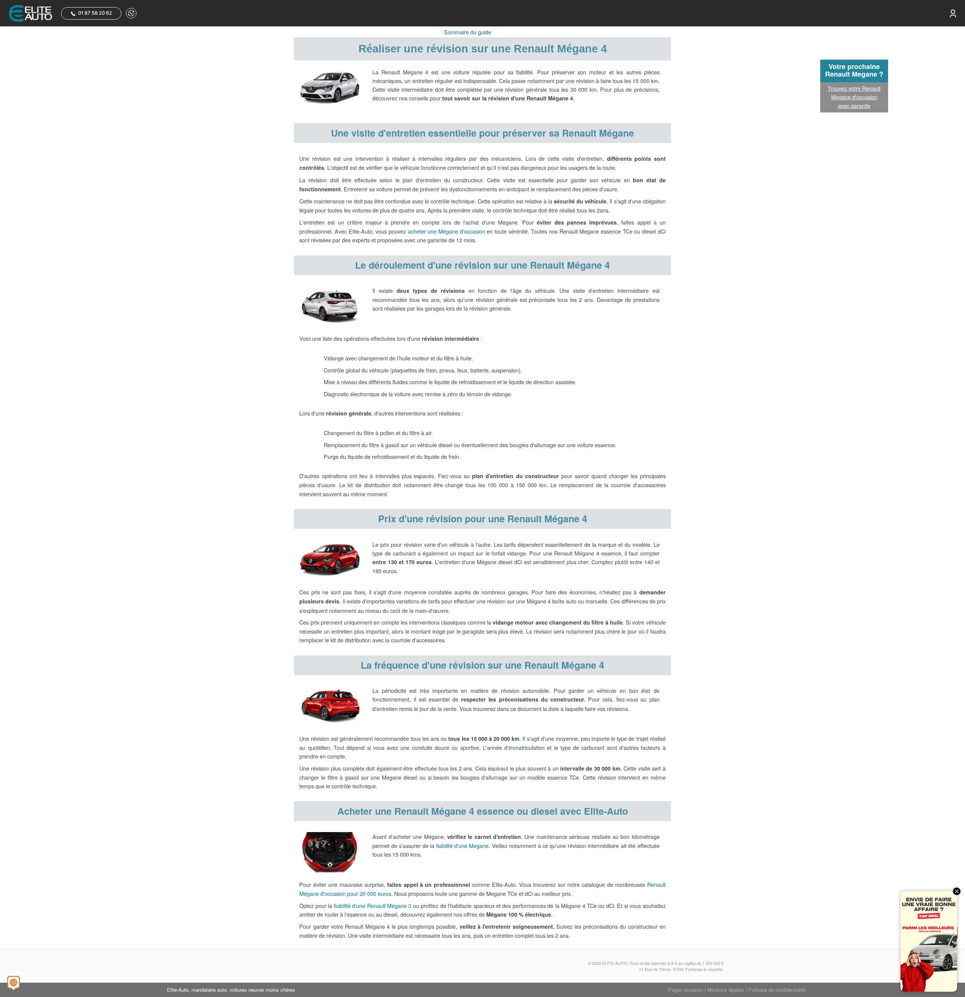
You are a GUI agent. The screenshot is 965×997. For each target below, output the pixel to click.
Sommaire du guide (467, 32)
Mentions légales (725, 989)
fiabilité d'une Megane (462, 845)
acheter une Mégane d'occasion (446, 231)
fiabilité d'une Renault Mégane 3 (373, 905)
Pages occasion (685, 989)
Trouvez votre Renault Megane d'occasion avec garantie (854, 96)
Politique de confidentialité (777, 989)
